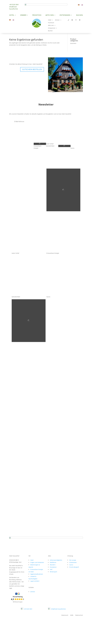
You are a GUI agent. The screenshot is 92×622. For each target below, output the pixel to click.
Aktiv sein (49, 15)
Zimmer (23, 15)
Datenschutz (79, 615)
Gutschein (73, 43)
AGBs (71, 615)
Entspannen (65, 15)
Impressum (64, 615)
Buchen (79, 15)
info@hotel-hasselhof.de (13, 8)
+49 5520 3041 (14, 5)
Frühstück (36, 15)
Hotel (11, 15)
